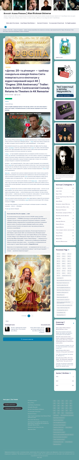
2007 (69, 263)
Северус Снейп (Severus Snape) (63, 307)
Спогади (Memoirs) (61, 312)
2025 (69, 273)
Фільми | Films (59, 235)
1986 (63, 253)
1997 (58, 258)
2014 (58, 270)
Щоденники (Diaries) (61, 314)
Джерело (7, 101)
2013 (69, 268)
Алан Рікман (11, 147)
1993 (63, 256)
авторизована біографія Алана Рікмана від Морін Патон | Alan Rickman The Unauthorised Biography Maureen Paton (65, 177)
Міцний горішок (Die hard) (62, 297)
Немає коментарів (10, 94)
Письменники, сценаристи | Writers (64, 212)
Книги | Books (59, 201)
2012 (64, 268)
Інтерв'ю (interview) (66, 275)
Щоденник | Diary (32, 429)
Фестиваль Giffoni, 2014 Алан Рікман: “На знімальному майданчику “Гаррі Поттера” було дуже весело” (64, 359)
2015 (63, 270)
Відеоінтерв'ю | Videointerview (63, 282)
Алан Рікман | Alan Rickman (34, 405)
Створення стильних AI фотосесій (13, 408)
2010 (69, 265)
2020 (63, 273)
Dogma (7, 321)
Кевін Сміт (22, 139)
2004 (69, 261)
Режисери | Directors (60, 221)
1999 (69, 258)
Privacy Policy (31, 402)
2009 (63, 265)
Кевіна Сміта (34, 180)
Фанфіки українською (10, 404)
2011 (58, 268)
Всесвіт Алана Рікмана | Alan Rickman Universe (27, 13)
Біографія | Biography (33, 407)
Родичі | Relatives (60, 227)
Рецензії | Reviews (60, 224)
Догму (28, 198)
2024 (57, 385)
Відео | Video (59, 194)
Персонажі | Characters (61, 210)
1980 (58, 253)
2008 (58, 265)
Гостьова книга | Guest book (34, 411)
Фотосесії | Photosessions (61, 241)
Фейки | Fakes (59, 238)
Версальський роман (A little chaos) (64, 280)
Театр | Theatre (59, 233)
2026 (57, 376)
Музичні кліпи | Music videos (62, 207)
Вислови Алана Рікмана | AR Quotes (36, 409)
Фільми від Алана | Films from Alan (36, 427)
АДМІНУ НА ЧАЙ (59, 57)
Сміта (10, 165)
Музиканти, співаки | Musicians (63, 204)
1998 (63, 258)
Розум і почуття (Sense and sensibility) (64, 305)
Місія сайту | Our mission (33, 419)
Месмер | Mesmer (60, 294)
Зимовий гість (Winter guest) (62, 292)
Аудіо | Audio (59, 191)
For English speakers (32, 400)
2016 (69, 270)
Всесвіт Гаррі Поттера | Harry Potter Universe (64, 197)
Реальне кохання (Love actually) (63, 299)
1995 (69, 256)
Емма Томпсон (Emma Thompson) (63, 290)
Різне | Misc (8, 67)
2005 (58, 263)
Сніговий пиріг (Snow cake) (62, 310)
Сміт (9, 155)
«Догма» (7, 153)
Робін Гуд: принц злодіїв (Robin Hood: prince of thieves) (63, 302)
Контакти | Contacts (32, 413)
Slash (58, 275)
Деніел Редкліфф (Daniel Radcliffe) (63, 287)
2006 (63, 263)
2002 (63, 261)
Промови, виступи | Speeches (62, 215)
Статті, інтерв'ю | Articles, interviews (64, 230)
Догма (32, 141)
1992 (58, 256)
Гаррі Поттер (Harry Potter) (62, 285)
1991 (69, 253)
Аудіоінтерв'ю (60, 278)
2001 (58, 261)
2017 (58, 273)
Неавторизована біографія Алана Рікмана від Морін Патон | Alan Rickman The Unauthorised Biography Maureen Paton (38, 423)
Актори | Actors (59, 188)
